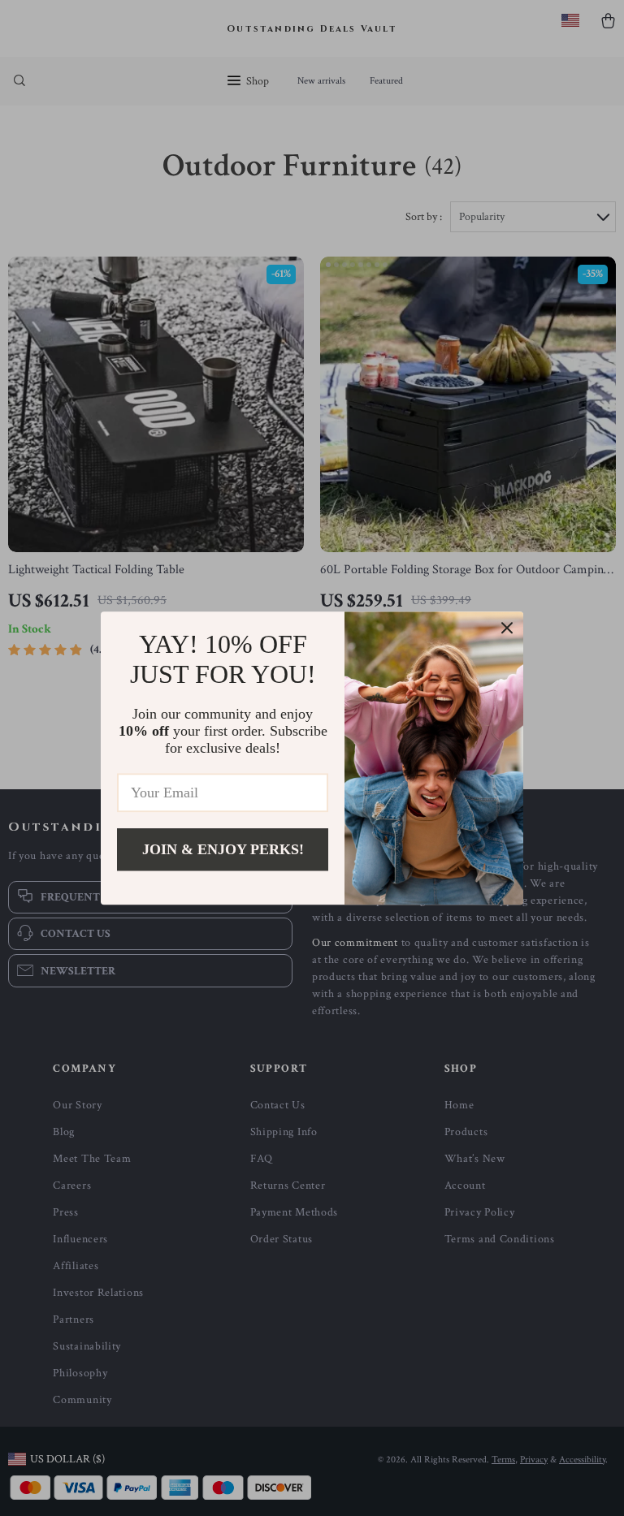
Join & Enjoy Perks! (223, 849)
